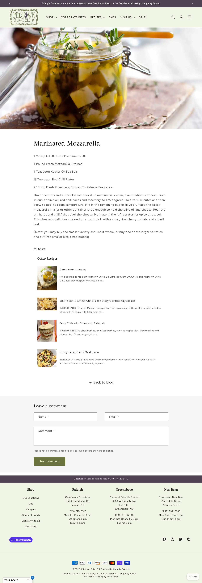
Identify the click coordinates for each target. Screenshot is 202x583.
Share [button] (42, 248)
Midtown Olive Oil (90, 569)
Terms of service (107, 573)
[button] (51, 17)
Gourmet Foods (31, 515)
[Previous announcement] (10, 3)
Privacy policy (89, 573)
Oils (31, 503)
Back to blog (103, 382)
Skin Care (31, 526)
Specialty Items (31, 521)
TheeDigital (113, 576)
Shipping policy (128, 573)
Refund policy (71, 573)
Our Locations (31, 498)
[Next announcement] (192, 3)
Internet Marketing (93, 576)
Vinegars (31, 509)
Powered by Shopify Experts (115, 569)
